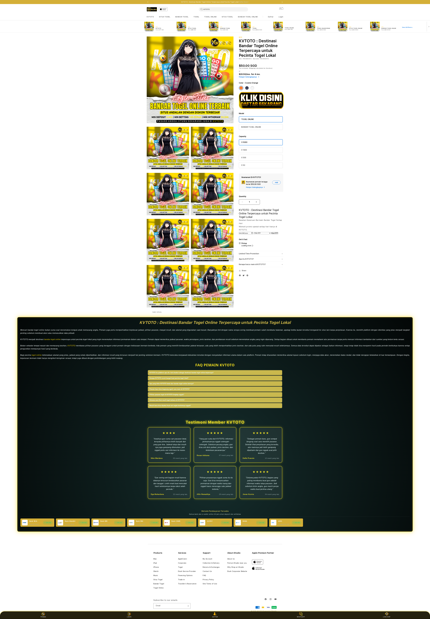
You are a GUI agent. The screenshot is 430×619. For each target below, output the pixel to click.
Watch (156, 571)
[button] (150, 17)
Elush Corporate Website (237, 571)
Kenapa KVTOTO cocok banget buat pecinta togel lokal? (168, 378)
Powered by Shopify (270, 611)
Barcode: (256, 59)
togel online (37, 355)
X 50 (243, 165)
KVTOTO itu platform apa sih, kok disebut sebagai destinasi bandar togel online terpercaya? (181, 372)
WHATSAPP (301, 617)
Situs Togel (158, 579)
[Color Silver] (252, 88)
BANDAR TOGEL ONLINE (248, 17)
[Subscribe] (187, 606)
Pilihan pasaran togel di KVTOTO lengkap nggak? (166, 394)
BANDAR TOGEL (181, 17)
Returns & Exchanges (211, 567)
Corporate (182, 563)
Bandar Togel (158, 584)
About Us (231, 559)
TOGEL (196, 17)
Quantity (242, 196)
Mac (155, 559)
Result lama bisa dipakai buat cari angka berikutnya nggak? (170, 405)
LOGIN (129, 617)
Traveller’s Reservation (187, 584)
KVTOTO (150, 17)
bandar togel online (52, 339)
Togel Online (158, 588)
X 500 (243, 158)
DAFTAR (215, 617)
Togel (180, 567)
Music (155, 575)
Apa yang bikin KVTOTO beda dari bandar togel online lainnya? (171, 383)
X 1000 (244, 150)
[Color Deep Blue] (247, 88)
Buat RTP (275, 233)
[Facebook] (240, 275)
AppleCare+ (182, 559)
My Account (207, 559)
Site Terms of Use (210, 584)
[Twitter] (244, 275)
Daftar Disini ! (244, 2)
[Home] (152, 9)
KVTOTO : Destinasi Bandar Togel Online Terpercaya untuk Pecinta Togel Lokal (215, 2)
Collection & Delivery (211, 563)
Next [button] (282, 2)
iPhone (156, 567)
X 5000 (244, 142)
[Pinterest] (247, 275)
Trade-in (181, 579)
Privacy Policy (208, 579)
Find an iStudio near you (237, 563)
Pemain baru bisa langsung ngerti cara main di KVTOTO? (169, 389)
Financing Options (185, 575)
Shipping (252, 68)
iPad (155, 563)
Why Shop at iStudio (235, 567)
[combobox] (223, 9)
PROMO (43, 617)
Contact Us (207, 571)
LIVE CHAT (386, 617)
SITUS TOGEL (164, 17)
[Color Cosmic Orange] (241, 88)
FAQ (204, 575)
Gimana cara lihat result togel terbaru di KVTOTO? (167, 400)
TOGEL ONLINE (210, 17)
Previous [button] (148, 2)
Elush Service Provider (187, 571)
